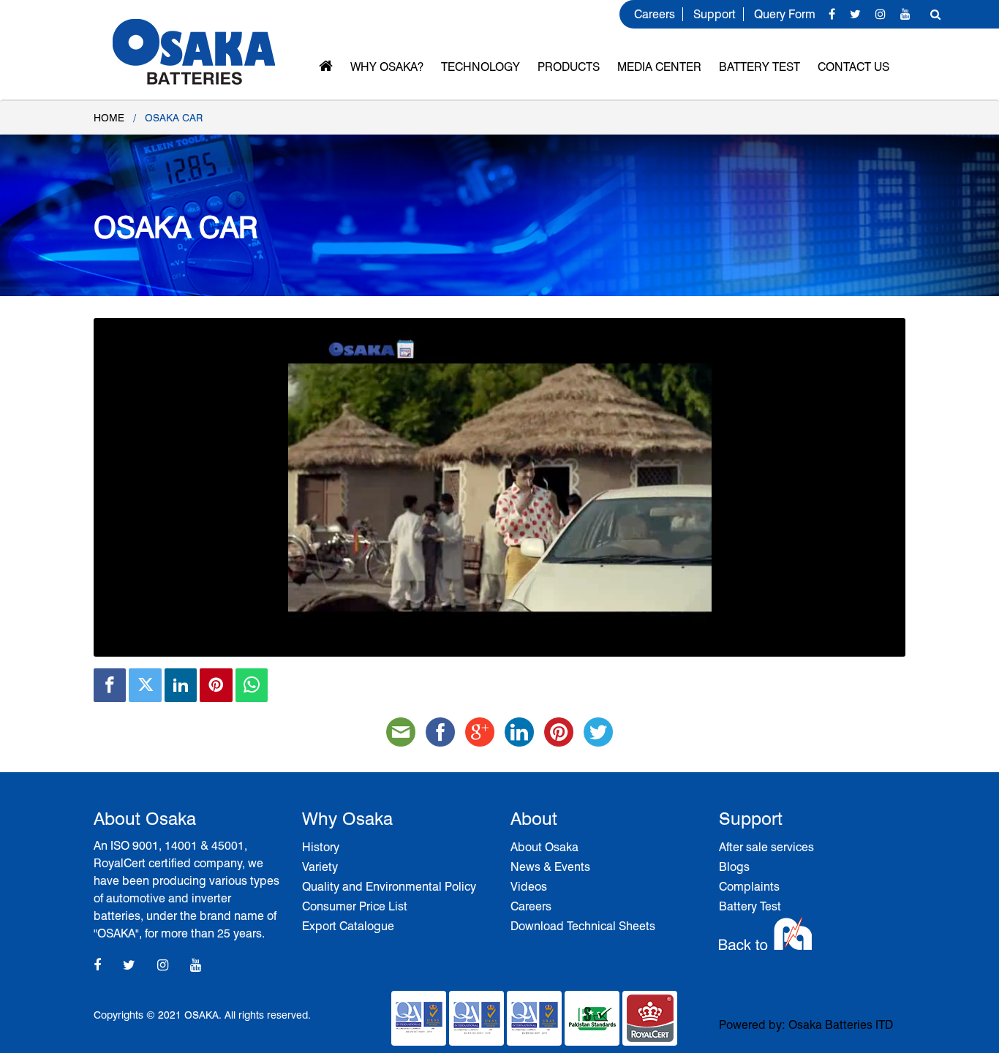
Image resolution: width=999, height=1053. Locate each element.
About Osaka (544, 847)
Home (109, 118)
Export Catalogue (348, 926)
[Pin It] (216, 685)
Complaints (749, 887)
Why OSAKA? (386, 67)
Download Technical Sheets (582, 926)
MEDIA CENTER (659, 67)
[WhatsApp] (251, 685)
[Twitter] (145, 685)
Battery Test (759, 67)
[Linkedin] (181, 685)
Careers (654, 14)
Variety (320, 867)
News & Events (550, 867)
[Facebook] (110, 685)
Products (569, 67)
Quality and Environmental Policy (389, 887)
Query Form (784, 14)
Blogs (734, 867)
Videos (528, 887)
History (320, 847)
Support (714, 14)
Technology (480, 67)
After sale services (766, 847)
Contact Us (853, 67)
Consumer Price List (354, 906)
